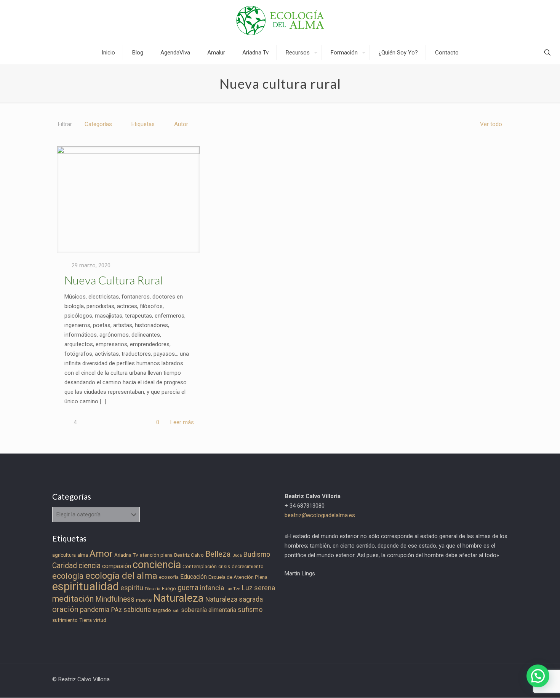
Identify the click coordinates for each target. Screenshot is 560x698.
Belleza (218, 554)
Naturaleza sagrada (234, 599)
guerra (188, 587)
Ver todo (491, 124)
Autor (181, 124)
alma (82, 555)
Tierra (85, 620)
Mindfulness (114, 599)
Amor (101, 553)
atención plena (156, 555)
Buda (237, 555)
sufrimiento (65, 620)
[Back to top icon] (523, 682)
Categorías (98, 124)
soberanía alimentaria (208, 609)
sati (176, 610)
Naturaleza (178, 598)
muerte (144, 600)
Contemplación (199, 566)
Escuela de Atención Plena (237, 577)
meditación (73, 599)
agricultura (64, 555)
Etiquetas (143, 124)
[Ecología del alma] (280, 20)
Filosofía (152, 588)
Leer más (182, 422)
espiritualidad (85, 586)
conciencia (157, 565)
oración (65, 609)
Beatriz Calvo (189, 555)
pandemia (94, 609)
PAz (116, 609)
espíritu (131, 588)
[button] (537, 675)
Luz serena (258, 588)
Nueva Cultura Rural (113, 280)
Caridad (64, 565)
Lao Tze (233, 588)
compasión (116, 566)
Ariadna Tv (126, 555)
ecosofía (169, 577)
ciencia (89, 565)
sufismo (250, 609)
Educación (193, 576)
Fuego (169, 588)
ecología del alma (121, 575)
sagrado (161, 610)
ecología (68, 576)
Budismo (256, 554)
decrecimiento (248, 566)
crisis (224, 566)
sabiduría (137, 609)
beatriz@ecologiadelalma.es (320, 515)
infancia (212, 588)
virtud (99, 620)
